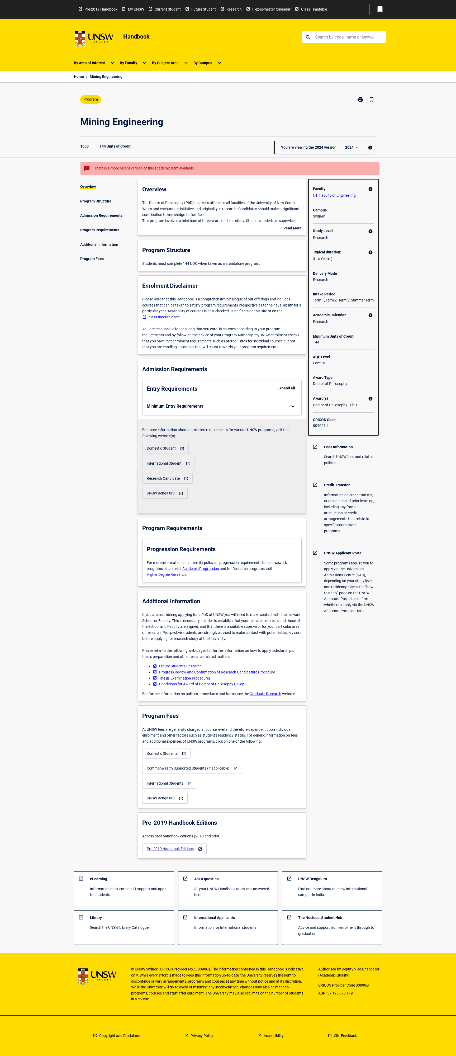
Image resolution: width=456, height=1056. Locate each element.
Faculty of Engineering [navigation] (337, 195)
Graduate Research (265, 694)
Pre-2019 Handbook (100, 9)
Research (234, 9)
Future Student (203, 9)
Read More (292, 228)
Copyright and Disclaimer (119, 1036)
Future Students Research (180, 666)
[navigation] (165, 448)
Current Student (168, 9)
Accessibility (274, 1036)
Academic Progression (200, 569)
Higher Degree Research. (167, 574)
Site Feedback (345, 1036)
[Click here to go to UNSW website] (94, 40)
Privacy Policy (202, 1036)
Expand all (286, 388)
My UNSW (136, 9)
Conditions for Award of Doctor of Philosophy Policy (201, 684)
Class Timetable (314, 9)
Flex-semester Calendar (271, 9)
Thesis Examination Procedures (185, 678)
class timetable (161, 317)
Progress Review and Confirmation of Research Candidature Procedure (217, 672)
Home (79, 76)
